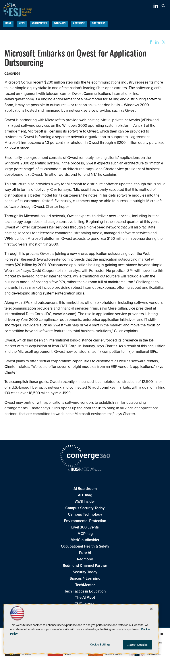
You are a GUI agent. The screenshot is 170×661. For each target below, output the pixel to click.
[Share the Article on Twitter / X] (163, 42)
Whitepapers (39, 23)
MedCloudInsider (85, 540)
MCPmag (85, 533)
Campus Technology (85, 514)
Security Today (85, 572)
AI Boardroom (85, 488)
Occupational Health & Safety (85, 546)
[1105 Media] (85, 470)
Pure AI (85, 553)
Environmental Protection (85, 521)
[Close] (151, 609)
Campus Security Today (85, 508)
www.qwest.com (19, 99)
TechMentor (85, 585)
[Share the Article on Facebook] (149, 42)
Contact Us (98, 23)
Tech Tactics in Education (85, 591)
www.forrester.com (54, 259)
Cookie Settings (100, 644)
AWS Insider (85, 501)
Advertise (79, 23)
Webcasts (60, 23)
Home (8, 23)
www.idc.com (64, 314)
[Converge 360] (85, 456)
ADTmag (85, 495)
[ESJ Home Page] (16, 9)
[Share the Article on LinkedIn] (156, 42)
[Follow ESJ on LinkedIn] (156, 6)
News (22, 23)
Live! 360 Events (85, 527)
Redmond (85, 559)
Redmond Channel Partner (85, 565)
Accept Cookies (138, 645)
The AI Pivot (85, 597)
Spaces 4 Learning (85, 578)
